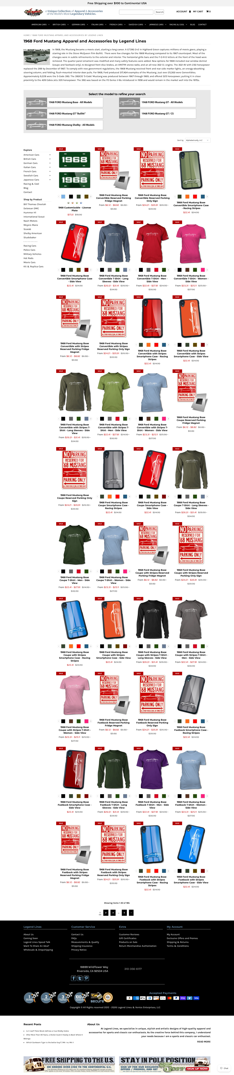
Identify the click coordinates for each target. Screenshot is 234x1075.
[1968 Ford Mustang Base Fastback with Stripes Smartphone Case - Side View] (191, 844)
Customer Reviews (129, 934)
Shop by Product (33, 199)
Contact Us (77, 934)
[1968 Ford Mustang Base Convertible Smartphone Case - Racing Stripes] (191, 170)
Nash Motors (30, 220)
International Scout (34, 216)
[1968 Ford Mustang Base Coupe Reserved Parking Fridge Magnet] (191, 392)
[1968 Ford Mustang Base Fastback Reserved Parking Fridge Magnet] (113, 695)
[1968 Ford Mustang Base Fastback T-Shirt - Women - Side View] (191, 770)
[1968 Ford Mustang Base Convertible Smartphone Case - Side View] (74, 243)
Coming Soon (31, 938)
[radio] (63, 196)
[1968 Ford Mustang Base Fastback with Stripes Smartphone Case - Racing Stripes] (152, 844)
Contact (202, 24)
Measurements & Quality (85, 942)
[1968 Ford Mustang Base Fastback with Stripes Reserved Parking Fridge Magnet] (74, 844)
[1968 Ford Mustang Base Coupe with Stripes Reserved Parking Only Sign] (191, 545)
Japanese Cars (156, 24)
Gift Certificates (127, 938)
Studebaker (30, 237)
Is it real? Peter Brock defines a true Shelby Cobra (47, 1031)
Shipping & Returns (178, 942)
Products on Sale (128, 942)
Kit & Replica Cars (33, 266)
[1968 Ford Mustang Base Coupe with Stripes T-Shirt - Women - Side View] (74, 695)
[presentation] (91, 196)
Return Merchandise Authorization (137, 945)
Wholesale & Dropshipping (38, 949)
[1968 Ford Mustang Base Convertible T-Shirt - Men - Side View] (152, 243)
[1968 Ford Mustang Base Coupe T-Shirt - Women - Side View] (113, 545)
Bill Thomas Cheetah (35, 204)
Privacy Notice (79, 949)
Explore (28, 150)
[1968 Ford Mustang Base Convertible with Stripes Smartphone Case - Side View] (191, 318)
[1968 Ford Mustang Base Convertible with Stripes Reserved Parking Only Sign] (113, 318)
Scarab (27, 229)
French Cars (116, 24)
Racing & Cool (177, 24)
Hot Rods (28, 258)
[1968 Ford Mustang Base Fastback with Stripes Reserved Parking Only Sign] (113, 844)
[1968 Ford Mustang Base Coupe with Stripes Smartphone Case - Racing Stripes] (74, 620)
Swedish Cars (136, 24)
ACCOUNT (182, 11)
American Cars (39, 24)
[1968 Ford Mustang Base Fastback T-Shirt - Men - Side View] (152, 770)
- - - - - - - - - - (30, 241)
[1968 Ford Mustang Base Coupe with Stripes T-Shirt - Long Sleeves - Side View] (152, 620)
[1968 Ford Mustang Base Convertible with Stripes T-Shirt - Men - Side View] (113, 392)
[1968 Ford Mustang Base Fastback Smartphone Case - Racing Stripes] (191, 695)
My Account (173, 934)
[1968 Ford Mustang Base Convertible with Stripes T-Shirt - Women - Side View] (152, 392)
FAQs (74, 938)
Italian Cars (97, 24)
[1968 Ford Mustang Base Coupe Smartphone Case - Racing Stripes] (113, 470)
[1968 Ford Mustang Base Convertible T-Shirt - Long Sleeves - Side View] (113, 243)
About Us (29, 934)
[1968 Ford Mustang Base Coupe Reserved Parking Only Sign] (74, 470)
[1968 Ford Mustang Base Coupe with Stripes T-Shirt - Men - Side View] (191, 620)
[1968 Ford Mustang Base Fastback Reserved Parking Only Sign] (152, 695)
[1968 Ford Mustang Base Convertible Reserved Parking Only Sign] (152, 170)
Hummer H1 (30, 212)
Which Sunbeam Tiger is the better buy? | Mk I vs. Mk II (50, 1042)
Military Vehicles (32, 254)
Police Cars (29, 249)
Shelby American (33, 233)
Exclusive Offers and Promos (182, 938)
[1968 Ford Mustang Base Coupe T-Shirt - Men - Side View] (74, 545)
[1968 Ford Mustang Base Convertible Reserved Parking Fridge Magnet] (113, 170)
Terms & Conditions (178, 945)
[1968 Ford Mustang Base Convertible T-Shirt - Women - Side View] (191, 243)
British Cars (59, 24)
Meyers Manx (31, 225)
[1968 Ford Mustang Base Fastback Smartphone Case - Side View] (74, 770)
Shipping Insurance (81, 945)
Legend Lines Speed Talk (37, 942)
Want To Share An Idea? (36, 945)
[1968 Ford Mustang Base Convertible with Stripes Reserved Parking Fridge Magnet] (74, 318)
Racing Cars (30, 245)
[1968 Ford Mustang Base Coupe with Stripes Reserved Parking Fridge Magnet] (152, 545)
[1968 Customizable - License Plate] (74, 170)
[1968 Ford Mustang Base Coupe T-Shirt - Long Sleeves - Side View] (191, 470)
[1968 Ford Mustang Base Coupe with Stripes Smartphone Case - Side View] (113, 620)
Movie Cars (29, 262)
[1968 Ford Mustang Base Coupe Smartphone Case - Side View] (152, 470)
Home (27, 35)
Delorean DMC (31, 208)
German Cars (78, 24)
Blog (192, 24)
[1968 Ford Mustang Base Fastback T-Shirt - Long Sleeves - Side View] (113, 770)
